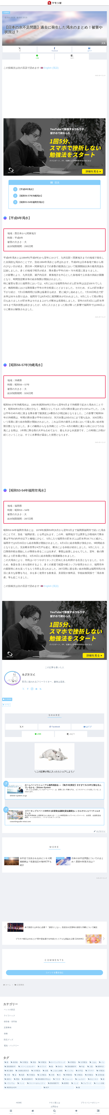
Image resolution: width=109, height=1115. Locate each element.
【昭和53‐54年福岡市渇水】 (31, 202)
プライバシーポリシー (90, 1103)
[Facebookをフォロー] (28, 689)
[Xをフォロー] (23, 689)
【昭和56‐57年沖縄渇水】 (30, 196)
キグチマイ (28, 674)
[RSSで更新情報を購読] (40, 689)
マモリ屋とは (54, 1103)
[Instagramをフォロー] (32, 689)
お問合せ (54, 1106)
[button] (72, 57)
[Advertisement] (54, 95)
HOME (19, 1103)
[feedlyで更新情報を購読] (36, 689)
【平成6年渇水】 (26, 189)
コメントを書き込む (55, 972)
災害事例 (8, 699)
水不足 (7, 705)
